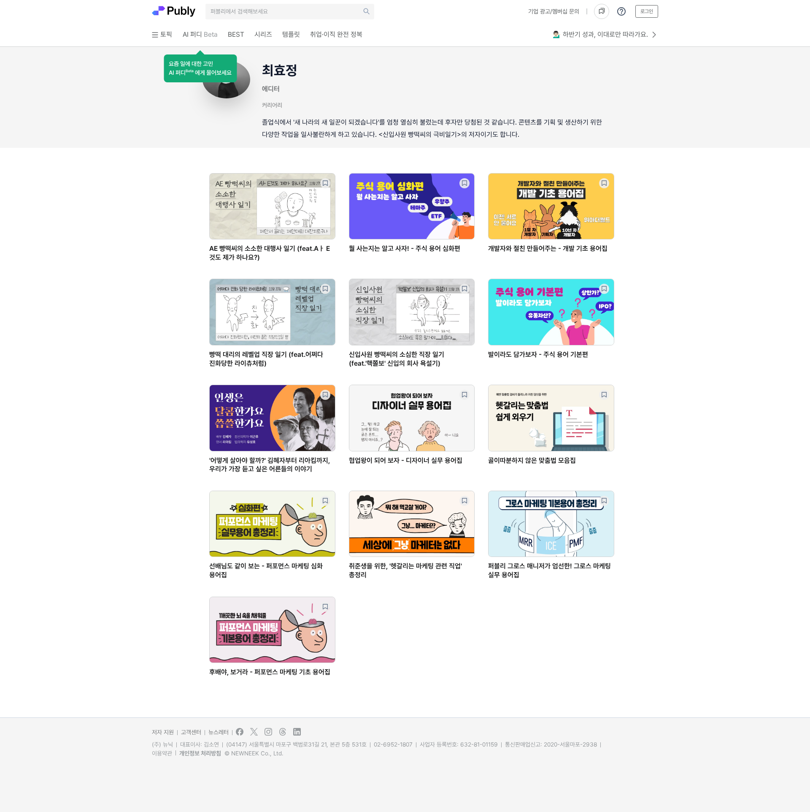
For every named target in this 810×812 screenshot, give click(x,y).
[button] (200, 68)
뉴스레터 (218, 732)
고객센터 (191, 732)
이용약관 (162, 753)
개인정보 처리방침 (200, 753)
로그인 (646, 11)
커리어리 (272, 105)
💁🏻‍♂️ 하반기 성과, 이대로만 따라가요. (600, 34)
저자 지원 (163, 732)
